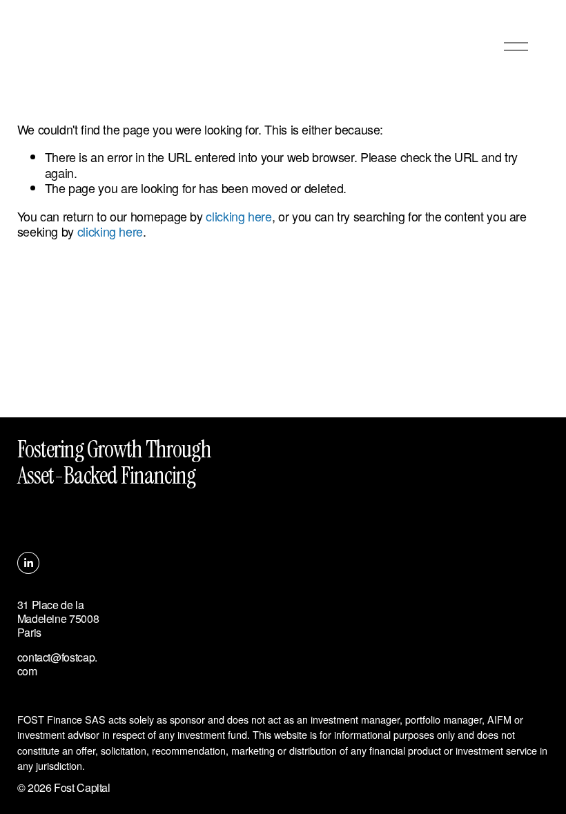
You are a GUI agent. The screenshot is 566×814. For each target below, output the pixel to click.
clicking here (238, 216)
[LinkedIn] (28, 563)
